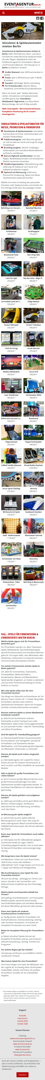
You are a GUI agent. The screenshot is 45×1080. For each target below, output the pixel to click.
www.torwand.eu (22, 1049)
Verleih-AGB (22, 1024)
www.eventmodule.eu (22, 1044)
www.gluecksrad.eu (22, 1055)
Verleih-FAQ (22, 1021)
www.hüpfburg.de (10, 1000)
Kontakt (22, 1015)
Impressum (22, 1018)
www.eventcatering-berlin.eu (22, 1038)
